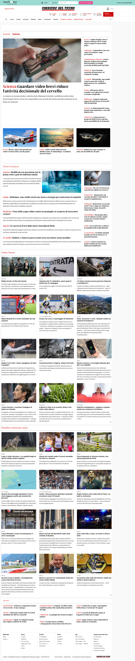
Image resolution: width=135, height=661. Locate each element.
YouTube (59, 643)
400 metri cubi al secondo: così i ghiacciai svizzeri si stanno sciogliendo (96, 92)
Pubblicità (23, 639)
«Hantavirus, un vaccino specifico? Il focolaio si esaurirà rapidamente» (96, 197)
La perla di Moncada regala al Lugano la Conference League (90, 614)
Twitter (59, 641)
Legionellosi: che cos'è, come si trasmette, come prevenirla (97, 52)
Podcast (5, 639)
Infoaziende (42, 646)
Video (4, 637)
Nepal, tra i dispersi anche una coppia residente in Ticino (18, 621)
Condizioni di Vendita (99, 650)
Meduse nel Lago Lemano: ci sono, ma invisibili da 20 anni (90, 151)
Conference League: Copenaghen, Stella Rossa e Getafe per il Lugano (91, 607)
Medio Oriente (78, 19)
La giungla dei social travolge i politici (56, 616)
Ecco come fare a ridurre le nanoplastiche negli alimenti (96, 227)
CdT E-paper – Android (81, 643)
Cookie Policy (67, 657)
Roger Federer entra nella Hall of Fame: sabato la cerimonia (92, 621)
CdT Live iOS (78, 637)
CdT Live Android (79, 639)
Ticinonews (97, 643)
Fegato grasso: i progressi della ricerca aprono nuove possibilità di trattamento (96, 119)
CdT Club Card (25, 641)
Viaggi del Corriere (26, 643)
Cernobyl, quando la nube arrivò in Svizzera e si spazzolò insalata (96, 235)
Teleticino (96, 639)
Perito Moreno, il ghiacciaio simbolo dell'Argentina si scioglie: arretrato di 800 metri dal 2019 (96, 62)
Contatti (23, 637)
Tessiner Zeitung (98, 646)
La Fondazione (97, 637)
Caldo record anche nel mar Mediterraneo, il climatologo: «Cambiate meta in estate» (55, 151)
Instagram (60, 639)
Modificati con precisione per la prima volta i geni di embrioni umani (21, 173)
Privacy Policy (58, 657)
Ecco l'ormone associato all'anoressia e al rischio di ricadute (94, 72)
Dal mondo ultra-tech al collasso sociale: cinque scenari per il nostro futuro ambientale (96, 218)
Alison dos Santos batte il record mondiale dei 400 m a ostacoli (19, 614)
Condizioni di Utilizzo (99, 648)
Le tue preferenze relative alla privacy (81, 657)
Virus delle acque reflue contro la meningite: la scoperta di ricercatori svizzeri (40, 212)
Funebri (23, 648)
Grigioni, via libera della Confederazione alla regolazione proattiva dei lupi (56, 608)
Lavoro (23, 646)
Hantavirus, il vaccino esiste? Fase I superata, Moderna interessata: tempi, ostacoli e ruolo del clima (97, 207)
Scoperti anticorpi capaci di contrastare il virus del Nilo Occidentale (96, 101)
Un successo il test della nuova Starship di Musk (29, 226)
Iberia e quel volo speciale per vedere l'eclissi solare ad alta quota (17, 151)
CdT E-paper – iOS (80, 641)
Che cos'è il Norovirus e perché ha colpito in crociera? (96, 189)
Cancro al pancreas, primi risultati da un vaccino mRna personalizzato (95, 244)
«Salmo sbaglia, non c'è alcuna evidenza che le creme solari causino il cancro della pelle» (96, 42)
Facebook (60, 637)
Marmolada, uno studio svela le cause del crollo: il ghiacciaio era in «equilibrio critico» (97, 82)
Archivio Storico (43, 639)
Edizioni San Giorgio (44, 641)
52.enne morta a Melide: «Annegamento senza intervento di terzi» (56, 623)
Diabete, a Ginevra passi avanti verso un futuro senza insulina (36, 237)
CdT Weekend (42, 637)
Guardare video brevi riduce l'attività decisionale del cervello (35, 88)
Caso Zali (88, 19)
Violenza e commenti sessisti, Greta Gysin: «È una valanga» (19, 607)
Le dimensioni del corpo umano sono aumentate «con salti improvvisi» (97, 110)
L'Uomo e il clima (66, 19)
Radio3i (96, 641)
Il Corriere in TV (43, 643)
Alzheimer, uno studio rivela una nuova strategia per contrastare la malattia (42, 197)
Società (6, 34)
